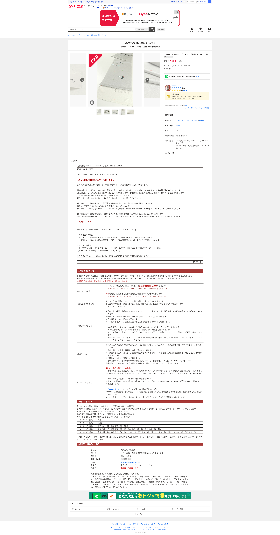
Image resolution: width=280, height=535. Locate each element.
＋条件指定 (161, 29)
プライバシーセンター (130, 527)
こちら (187, 106)
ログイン (99, 8)
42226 (185, 90)
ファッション (85, 35)
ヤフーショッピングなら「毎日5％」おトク (119, 8)
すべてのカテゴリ (141, 29)
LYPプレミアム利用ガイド (154, 527)
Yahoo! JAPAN (175, 2)
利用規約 (141, 527)
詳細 (197, 76)
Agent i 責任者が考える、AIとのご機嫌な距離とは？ (86, 2)
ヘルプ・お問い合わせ (159, 529)
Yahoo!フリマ (133, 524)
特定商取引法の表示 (120, 529)
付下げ (104, 35)
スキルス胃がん (202, 2)
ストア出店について (134, 529)
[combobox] (101, 29)
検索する (152, 29)
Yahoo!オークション (119, 524)
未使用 (178, 126)
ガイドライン (168, 527)
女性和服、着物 (95, 35)
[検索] (209, 1)
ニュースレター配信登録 (202, 108)
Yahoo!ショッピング (148, 524)
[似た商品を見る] (92, 102)
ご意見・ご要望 (146, 529)
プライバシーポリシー (114, 527)
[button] (187, 153)
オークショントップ (74, 35)
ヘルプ (183, 2)
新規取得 (111, 5)
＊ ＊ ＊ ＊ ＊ (176, 88)
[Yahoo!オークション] (81, 5)
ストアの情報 (189, 108)
